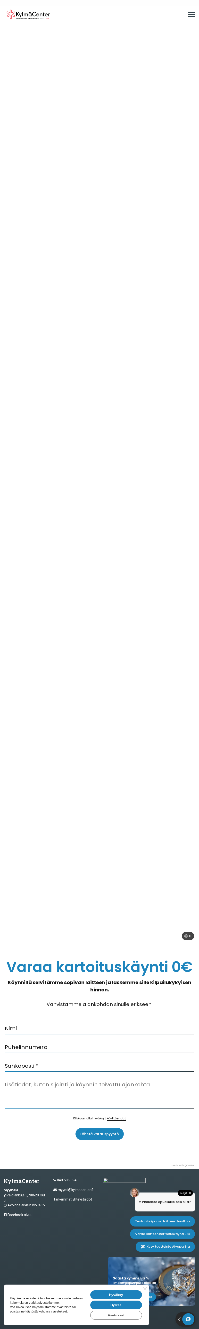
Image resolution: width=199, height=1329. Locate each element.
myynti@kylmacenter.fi (75, 1190)
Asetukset (116, 1315)
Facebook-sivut (20, 1215)
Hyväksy (116, 1295)
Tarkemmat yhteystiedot (72, 1199)
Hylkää (116, 1305)
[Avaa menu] (191, 14)
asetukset (60, 1311)
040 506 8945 (67, 1180)
